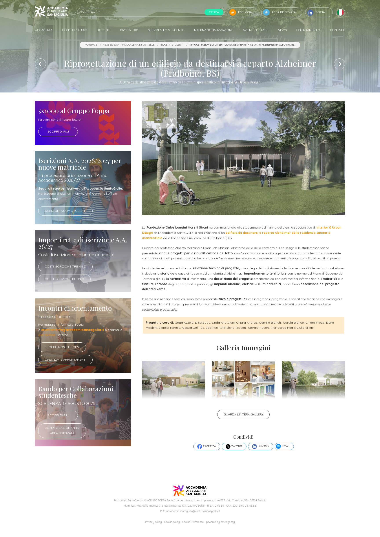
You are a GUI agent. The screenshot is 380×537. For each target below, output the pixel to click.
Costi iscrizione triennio (65, 266)
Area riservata (284, 12)
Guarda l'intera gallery (243, 414)
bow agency (228, 522)
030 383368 (46, 335)
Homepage (91, 44)
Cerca (214, 12)
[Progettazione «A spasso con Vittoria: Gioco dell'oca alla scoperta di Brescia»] (339, 63)
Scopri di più (58, 415)
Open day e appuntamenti (65, 360)
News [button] (282, 30)
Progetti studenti (171, 44)
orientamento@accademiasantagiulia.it (72, 330)
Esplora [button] (245, 12)
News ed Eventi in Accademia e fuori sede (128, 44)
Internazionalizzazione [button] (213, 30)
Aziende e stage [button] (255, 30)
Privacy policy (153, 522)
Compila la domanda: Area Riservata (62, 430)
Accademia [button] (43, 30)
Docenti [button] (103, 30)
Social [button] (321, 12)
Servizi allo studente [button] (166, 30)
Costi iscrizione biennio (64, 279)
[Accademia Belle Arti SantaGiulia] (51, 12)
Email (286, 446)
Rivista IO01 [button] (129, 30)
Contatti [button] (337, 30)
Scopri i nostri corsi (62, 347)
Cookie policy (172, 522)
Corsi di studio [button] (74, 30)
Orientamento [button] (308, 30)
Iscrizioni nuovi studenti (65, 211)
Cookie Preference (193, 522)
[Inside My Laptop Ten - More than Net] (40, 63)
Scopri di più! (58, 131)
